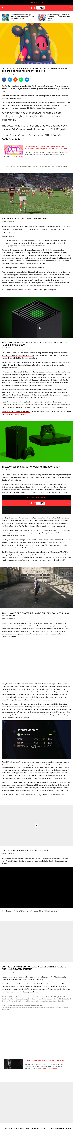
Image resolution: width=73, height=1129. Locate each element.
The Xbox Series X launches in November (16, 411)
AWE (38, 984)
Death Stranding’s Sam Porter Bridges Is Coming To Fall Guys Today (58, 16)
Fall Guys (8, 86)
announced (22, 86)
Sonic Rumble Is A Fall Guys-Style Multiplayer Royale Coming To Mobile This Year (22, 16)
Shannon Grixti (5, 74)
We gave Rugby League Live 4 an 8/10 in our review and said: (23, 268)
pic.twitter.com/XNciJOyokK (49, 129)
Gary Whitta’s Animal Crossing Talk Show (34, 353)
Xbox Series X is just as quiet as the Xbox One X (18, 355)
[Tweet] (10, 79)
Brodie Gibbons (5, 618)
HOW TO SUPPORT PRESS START (36, 2)
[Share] (4, 79)
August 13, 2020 (11, 138)
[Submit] (15, 79)
